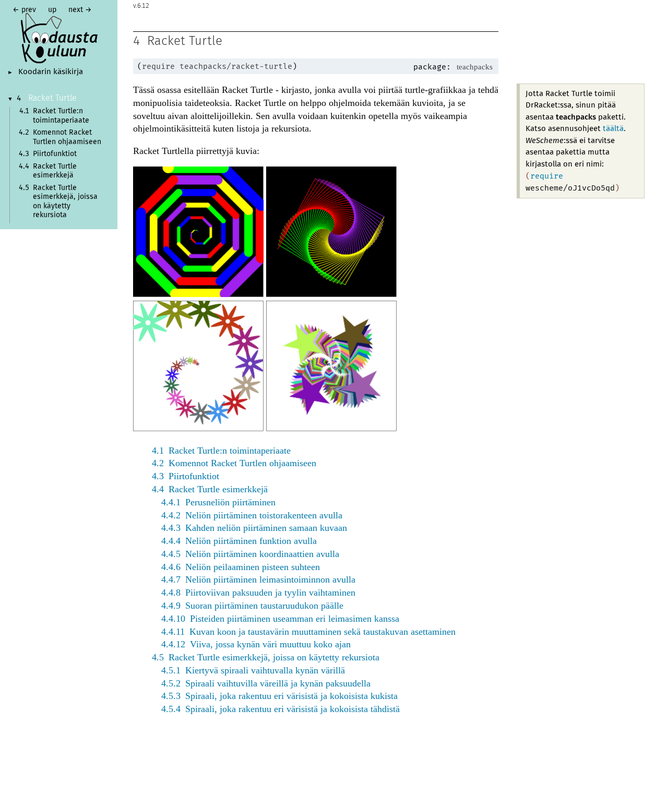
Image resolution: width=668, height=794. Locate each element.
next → (80, 10)
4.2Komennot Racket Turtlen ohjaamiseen (234, 463)
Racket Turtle (52, 98)
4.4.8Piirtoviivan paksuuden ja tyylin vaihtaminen (258, 592)
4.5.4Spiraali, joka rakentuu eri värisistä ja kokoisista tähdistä (280, 709)
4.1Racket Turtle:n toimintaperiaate (221, 450)
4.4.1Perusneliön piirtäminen (218, 502)
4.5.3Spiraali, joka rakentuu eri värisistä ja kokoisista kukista (279, 696)
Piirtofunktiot (55, 154)
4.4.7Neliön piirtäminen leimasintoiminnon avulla (258, 579)
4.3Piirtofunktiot (185, 476)
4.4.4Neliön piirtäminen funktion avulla (239, 541)
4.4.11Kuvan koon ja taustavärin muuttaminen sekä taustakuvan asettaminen (308, 631)
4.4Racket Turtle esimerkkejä (210, 489)
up (52, 10)
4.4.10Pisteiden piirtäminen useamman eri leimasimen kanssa (280, 618)
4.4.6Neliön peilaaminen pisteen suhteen (240, 567)
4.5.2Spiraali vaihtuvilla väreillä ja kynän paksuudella (266, 683)
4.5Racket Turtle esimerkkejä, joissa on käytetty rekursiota (265, 657)
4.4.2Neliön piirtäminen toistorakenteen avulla (251, 515)
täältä (613, 129)
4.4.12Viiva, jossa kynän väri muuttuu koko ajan (256, 644)
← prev (24, 10)
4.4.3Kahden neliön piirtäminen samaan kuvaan (254, 528)
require (158, 66)
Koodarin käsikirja (50, 72)
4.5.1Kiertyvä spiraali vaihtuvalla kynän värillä (253, 670)
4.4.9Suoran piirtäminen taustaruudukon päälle (252, 605)
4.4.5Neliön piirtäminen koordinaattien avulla (250, 554)
